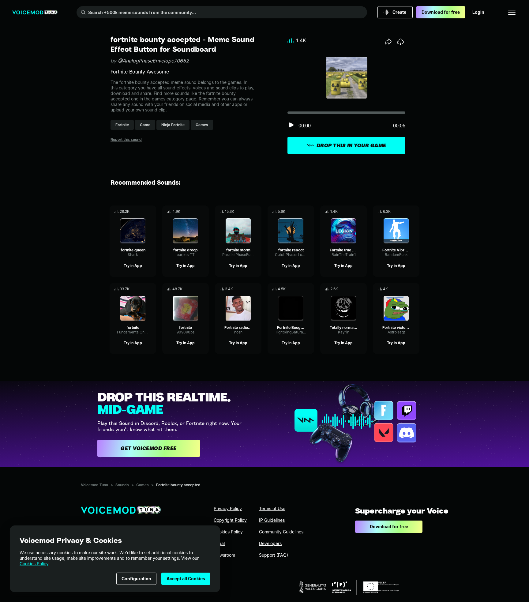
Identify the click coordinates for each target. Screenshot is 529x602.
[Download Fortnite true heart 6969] (362, 211)
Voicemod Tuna (94, 485)
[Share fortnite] (143, 289)
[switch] (291, 125)
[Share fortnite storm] (248, 211)
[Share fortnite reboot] (301, 211)
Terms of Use (272, 508)
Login (478, 12)
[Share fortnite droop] (195, 211)
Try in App (133, 265)
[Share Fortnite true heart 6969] (353, 211)
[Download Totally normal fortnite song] (362, 289)
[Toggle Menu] (512, 12)
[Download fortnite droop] (204, 211)
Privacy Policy (228, 508)
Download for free (441, 12)
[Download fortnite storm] (257, 211)
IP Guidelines (272, 520)
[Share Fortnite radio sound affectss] (248, 289)
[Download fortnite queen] (151, 211)
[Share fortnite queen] (143, 211)
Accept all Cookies (186, 578)
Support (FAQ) (273, 555)
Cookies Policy (34, 563)
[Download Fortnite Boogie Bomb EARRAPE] (309, 289)
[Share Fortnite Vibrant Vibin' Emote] (406, 211)
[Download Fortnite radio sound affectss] (257, 289)
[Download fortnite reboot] (309, 211)
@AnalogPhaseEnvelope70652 (153, 61)
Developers (270, 543)
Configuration (136, 578)
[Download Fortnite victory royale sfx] (414, 289)
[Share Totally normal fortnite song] (353, 289)
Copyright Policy (230, 520)
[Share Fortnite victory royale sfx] (406, 289)
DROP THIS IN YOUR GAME (351, 145)
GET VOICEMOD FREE (149, 448)
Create (399, 12)
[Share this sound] (388, 42)
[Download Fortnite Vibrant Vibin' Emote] (414, 211)
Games (142, 485)
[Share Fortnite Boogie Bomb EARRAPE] (301, 289)
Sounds (122, 485)
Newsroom (224, 555)
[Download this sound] (400, 42)
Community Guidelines (281, 531)
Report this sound (126, 139)
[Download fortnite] (151, 289)
